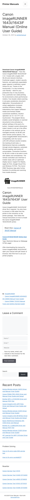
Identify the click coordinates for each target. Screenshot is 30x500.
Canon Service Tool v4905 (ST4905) (14, 479)
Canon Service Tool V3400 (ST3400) (14, 475)
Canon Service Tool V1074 (11, 471)
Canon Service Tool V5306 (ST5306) (14, 488)
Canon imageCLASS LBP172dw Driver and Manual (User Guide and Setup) (14, 406)
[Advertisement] (15, 54)
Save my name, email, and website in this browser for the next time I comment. (14, 354)
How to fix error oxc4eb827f (11, 457)
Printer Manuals (10, 4)
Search (4, 371)
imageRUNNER (10, 294)
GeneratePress (15, 497)
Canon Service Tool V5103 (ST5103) (14, 483)
